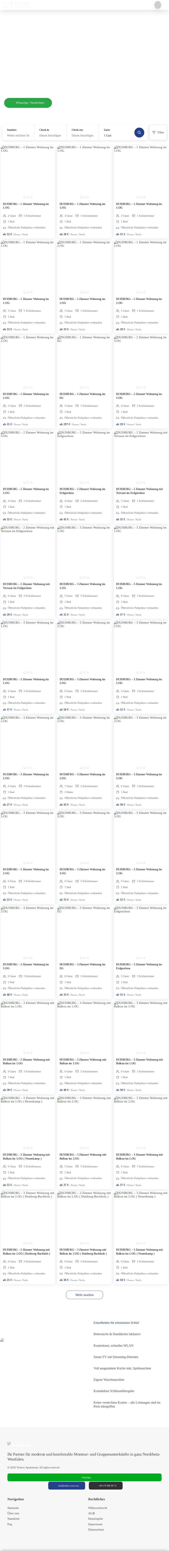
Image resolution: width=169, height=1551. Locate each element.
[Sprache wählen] (157, 5)
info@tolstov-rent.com (68, 1485)
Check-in (44, 129)
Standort (11, 129)
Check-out (77, 129)
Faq (9, 1524)
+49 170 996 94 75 (107, 1485)
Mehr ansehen (84, 1295)
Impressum (95, 1524)
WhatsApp (86, 1477)
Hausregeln (95, 1518)
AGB (91, 1513)
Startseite (13, 1508)
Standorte (13, 1518)
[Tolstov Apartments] (16, 5)
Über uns (13, 1513)
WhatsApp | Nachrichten (30, 102)
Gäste (107, 129)
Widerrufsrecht (97, 1508)
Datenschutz (96, 1529)
